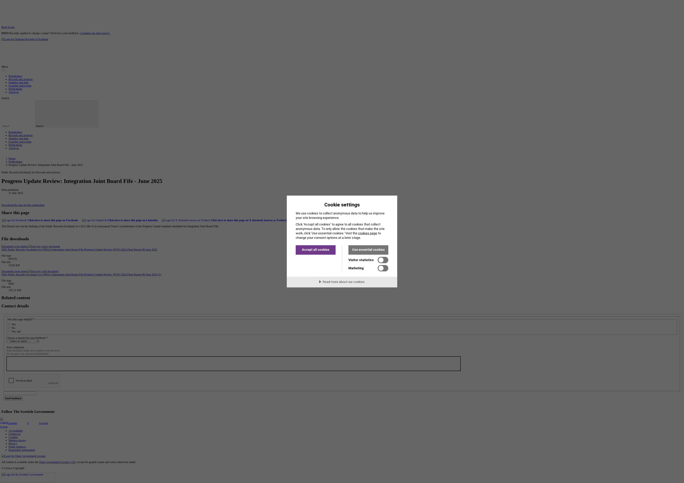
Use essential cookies (368, 249)
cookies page (367, 233)
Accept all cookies (315, 249)
